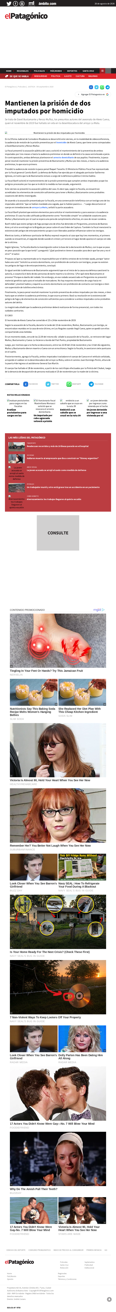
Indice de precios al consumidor (68, 1250)
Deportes (72, 71)
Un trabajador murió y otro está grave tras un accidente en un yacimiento (63, 487)
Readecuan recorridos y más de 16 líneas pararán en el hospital (57, 446)
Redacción (64, 1268)
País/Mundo (56, 71)
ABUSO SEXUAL (32, 467)
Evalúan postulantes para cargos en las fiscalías (16, 414)
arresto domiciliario (63, 157)
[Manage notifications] (109, 1299)
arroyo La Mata (39, 207)
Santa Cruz (88, 71)
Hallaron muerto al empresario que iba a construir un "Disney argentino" (63, 458)
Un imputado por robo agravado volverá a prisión (43, 418)
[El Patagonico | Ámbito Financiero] (47, 3)
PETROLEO (30, 484)
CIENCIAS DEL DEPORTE (15, 1250)
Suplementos (89, 1262)
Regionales (23, 71)
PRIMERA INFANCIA (94, 1250)
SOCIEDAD (30, 455)
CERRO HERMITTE (33, 496)
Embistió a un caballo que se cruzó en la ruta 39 (70, 412)
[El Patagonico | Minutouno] (31, 3)
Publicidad (89, 1265)
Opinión (10, 1279)
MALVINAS (92, 76)
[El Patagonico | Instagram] (22, 3)
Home (8, 71)
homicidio (61, 142)
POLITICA (55, 76)
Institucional (89, 1268)
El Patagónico (10, 86)
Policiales (39, 71)
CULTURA (80, 76)
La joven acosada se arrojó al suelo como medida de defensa (56, 470)
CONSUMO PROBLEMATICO (39, 1250)
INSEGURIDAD (40, 76)
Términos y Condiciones (67, 1279)
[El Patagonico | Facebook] (15, 3)
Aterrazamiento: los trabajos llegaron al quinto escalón (54, 499)
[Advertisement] (58, 47)
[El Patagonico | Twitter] (9, 3)
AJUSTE (68, 76)
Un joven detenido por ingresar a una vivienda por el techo (97, 414)
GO (106, 1250)
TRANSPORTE (31, 443)
